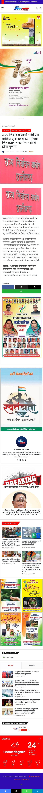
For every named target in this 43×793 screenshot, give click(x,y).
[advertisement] (21, 327)
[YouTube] (25, 460)
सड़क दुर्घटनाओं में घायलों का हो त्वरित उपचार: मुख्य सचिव (11, 560)
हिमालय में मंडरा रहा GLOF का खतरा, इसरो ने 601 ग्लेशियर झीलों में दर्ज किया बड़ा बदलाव (27, 692)
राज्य (28, 130)
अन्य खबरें (12, 126)
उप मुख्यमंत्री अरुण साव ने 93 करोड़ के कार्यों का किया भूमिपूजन (27, 673)
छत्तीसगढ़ (14, 130)
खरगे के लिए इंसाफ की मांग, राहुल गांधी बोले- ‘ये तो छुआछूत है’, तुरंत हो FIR (27, 701)
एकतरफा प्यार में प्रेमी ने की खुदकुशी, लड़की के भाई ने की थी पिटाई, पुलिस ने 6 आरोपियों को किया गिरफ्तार (11, 542)
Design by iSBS (35, 776)
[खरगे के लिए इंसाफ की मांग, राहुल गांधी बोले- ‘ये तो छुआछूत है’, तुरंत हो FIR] (7, 702)
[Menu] (3, 9)
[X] (23, 460)
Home (5, 126)
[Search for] (41, 9)
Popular (32, 665)
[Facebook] (20, 460)
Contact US (25, 779)
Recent (10, 665)
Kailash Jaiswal (9, 152)
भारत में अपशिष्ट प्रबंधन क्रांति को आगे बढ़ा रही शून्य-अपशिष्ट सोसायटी (31, 543)
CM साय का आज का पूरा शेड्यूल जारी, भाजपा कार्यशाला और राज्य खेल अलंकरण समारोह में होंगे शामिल (27, 711)
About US (17, 779)
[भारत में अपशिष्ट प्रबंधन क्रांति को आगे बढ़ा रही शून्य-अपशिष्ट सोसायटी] (31, 533)
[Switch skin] (37, 9)
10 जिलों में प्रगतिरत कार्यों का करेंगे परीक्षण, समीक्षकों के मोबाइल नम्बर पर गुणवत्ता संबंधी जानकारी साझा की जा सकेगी (31, 567)
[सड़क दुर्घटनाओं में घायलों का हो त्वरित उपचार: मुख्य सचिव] (11, 554)
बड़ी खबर (21, 130)
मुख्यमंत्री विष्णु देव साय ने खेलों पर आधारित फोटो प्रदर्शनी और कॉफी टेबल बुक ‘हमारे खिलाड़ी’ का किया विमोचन (27, 683)
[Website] (17, 460)
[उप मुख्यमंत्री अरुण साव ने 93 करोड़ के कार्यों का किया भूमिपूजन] (7, 674)
